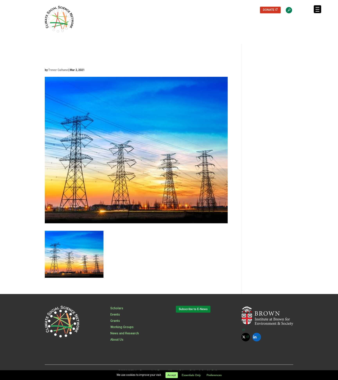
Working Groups (122, 327)
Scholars (116, 308)
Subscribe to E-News (193, 309)
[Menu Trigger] (317, 9)
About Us (116, 339)
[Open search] (287, 10)
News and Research (124, 333)
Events (115, 314)
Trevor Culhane (58, 69)
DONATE (272, 10)
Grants (115, 321)
